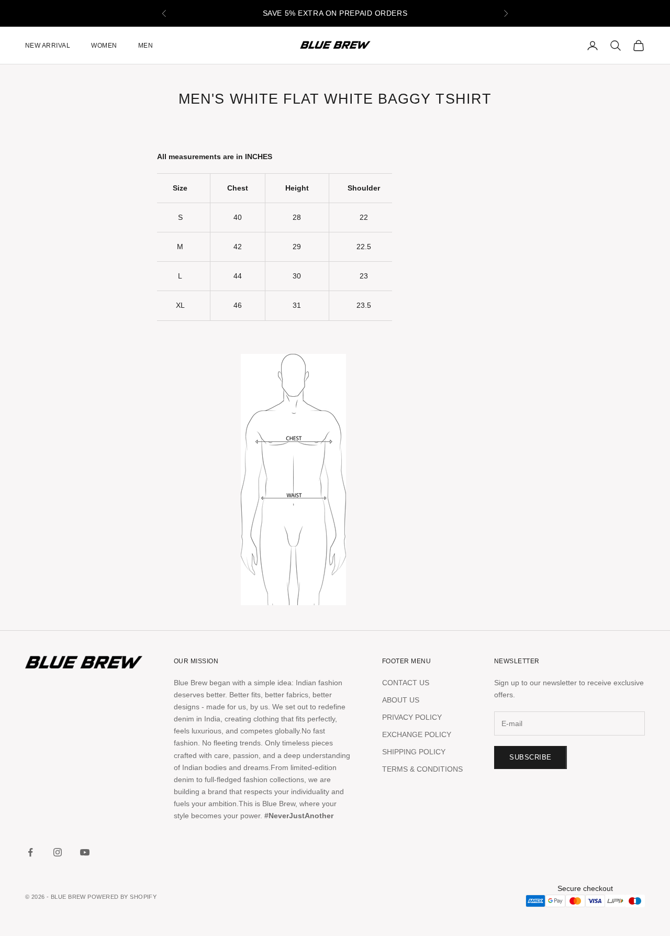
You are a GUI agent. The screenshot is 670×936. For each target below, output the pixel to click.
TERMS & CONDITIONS (422, 769)
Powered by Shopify (122, 897)
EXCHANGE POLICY (416, 734)
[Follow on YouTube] (85, 852)
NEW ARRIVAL (47, 45)
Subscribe (530, 757)
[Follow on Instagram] (57, 852)
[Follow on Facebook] (30, 852)
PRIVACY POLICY (412, 717)
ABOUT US (400, 700)
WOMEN (104, 45)
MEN (145, 45)
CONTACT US (405, 682)
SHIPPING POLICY (413, 752)
